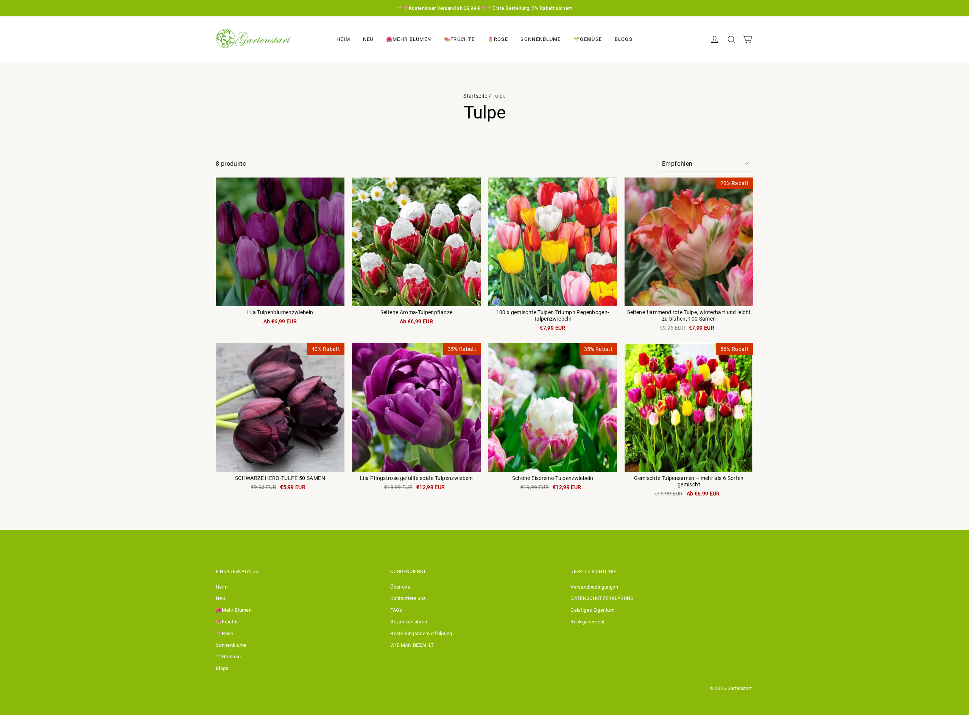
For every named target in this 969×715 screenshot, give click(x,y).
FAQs (396, 610)
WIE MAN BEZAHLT (412, 645)
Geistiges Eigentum (592, 610)
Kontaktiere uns (408, 598)
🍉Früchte (459, 39)
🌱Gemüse (587, 39)
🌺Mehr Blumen (409, 39)
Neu (368, 39)
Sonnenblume (540, 39)
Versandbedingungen (594, 587)
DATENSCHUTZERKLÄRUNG (602, 598)
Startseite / (477, 96)
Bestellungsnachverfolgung (421, 633)
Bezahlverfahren (408, 622)
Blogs (624, 39)
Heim (343, 39)
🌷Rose (498, 39)
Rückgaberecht (587, 622)
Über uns (400, 587)
